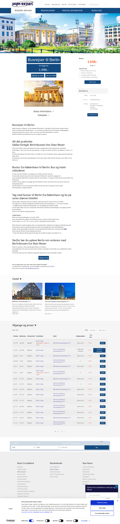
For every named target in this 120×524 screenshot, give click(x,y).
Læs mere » (15, 313)
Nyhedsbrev (82, 4)
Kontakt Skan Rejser (88, 467)
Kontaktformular (92, 114)
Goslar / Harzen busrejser (57, 474)
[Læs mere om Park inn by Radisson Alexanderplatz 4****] (60, 291)
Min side (64, 4)
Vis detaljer (84, 520)
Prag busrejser (21, 484)
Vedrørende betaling (88, 474)
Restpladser (72, 4)
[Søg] (107, 4)
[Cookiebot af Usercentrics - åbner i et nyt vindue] (10, 521)
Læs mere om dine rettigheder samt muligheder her (37, 512)
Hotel (15, 278)
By (39, 443)
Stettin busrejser (21, 469)
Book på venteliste (99, 350)
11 (62, 431)
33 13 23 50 (50, 266)
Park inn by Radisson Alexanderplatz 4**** (57, 301)
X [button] (116, 486)
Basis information (44, 111)
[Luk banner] (117, 500)
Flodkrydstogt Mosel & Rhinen (25, 491)
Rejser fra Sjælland (25, 463)
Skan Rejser (88, 463)
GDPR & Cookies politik (89, 479)
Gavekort (85, 484)
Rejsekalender (56, 463)
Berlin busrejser (21, 472)
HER (65, 229)
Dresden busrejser (22, 476)
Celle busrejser (21, 474)
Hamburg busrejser (22, 486)
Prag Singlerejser (55, 467)
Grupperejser (86, 469)
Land (16, 443)
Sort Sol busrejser (22, 489)
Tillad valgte (102, 508)
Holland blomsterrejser (23, 481)
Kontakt (47, 4)
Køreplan (44, 115)
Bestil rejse (92, 82)
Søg (97, 447)
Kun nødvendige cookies (102, 513)
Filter (86, 330)
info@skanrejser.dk (33, 268)
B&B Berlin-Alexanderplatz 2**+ (21, 301)
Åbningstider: (86, 472)
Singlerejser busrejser (23, 494)
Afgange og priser (23, 325)
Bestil (102, 343)
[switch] (47, 520)
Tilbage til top (43, 258)
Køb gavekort (56, 4)
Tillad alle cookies (102, 502)
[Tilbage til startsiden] (26, 4)
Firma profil (86, 481)
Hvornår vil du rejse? (71, 443)
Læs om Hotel (51, 75)
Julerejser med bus (22, 496)
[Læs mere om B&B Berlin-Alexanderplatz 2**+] (27, 291)
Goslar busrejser (22, 479)
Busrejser (20, 467)
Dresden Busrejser (55, 472)
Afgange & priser (38, 75)
